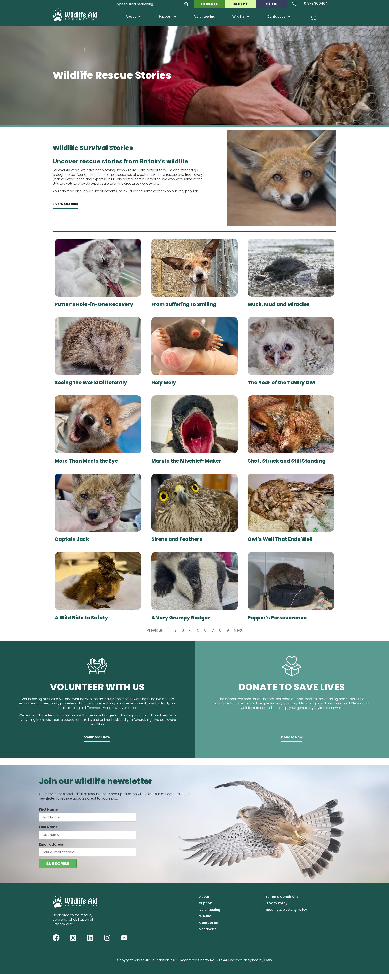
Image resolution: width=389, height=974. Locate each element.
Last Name (48, 827)
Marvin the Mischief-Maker (186, 461)
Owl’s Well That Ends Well (280, 539)
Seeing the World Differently (91, 382)
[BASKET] (313, 17)
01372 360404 (316, 3)
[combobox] (147, 4)
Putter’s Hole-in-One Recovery (94, 304)
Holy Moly (163, 382)
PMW (268, 960)
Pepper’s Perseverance (277, 617)
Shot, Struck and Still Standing (287, 461)
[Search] (186, 4)
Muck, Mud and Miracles (279, 304)
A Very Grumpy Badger (180, 617)
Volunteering (204, 16)
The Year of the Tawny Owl (281, 382)
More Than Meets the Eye (86, 461)
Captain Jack (72, 539)
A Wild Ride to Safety (81, 617)
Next (238, 630)
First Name (48, 809)
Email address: (51, 844)
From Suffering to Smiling (183, 304)
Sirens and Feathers (176, 539)
